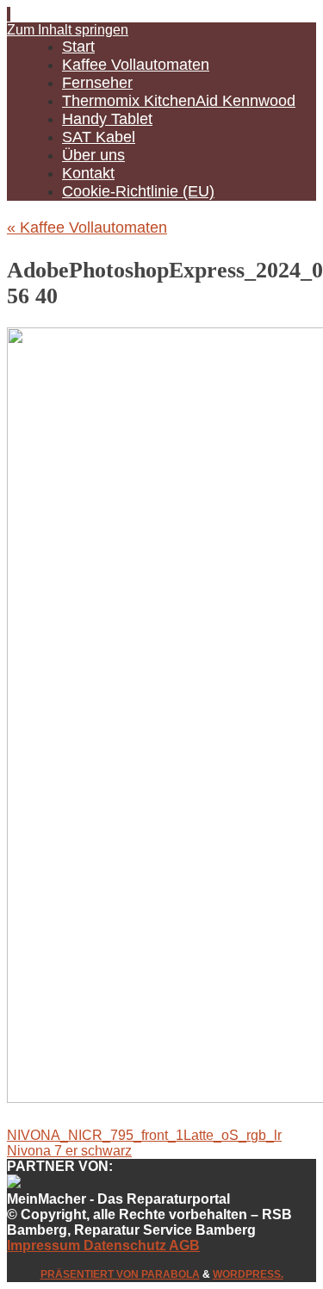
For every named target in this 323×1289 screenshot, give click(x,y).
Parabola (170, 1274)
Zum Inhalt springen (67, 29)
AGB (183, 1245)
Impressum (45, 1245)
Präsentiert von (90, 1274)
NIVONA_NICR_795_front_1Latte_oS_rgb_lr (144, 1135)
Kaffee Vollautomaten (87, 227)
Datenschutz (125, 1245)
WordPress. (248, 1274)
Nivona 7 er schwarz (69, 1150)
